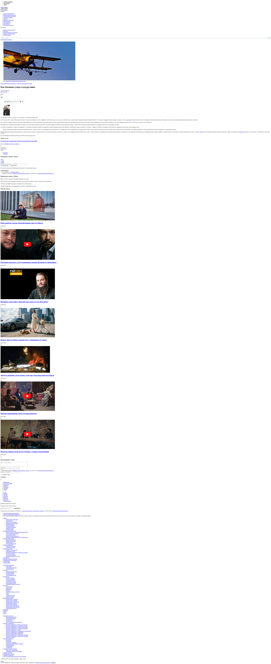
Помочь (6, 7)
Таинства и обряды (8, 638)
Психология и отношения (9, 16)
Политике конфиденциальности (43, 662)
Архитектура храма (11, 546)
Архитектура (9, 586)
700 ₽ (2, 159)
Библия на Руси (10, 528)
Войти (10, 39)
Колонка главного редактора (10, 559)
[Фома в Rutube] (5, 488)
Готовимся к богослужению (10, 648)
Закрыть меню (4, 8)
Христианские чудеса (11, 567)
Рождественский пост (11, 617)
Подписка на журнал (8, 25)
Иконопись (9, 589)
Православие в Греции (11, 603)
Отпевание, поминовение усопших (14, 643)
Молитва (5, 152)
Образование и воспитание (10, 560)
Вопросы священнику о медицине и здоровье (17, 636)
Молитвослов (6, 21)
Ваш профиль (7, 3)
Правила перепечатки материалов (11, 514)
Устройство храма (10, 547)
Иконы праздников (10, 541)
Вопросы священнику (8, 20)
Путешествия (6, 561)
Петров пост (9, 621)
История (5, 570)
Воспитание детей (7, 548)
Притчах (202, 131)
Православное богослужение (10, 32)
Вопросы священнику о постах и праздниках (17, 537)
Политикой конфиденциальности (46, 173)
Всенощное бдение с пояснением (14, 651)
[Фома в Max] (5, 489)
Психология (6, 576)
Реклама (5, 494)
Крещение (8, 640)
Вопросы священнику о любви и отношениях (17, 634)
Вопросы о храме (10, 637)
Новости (5, 18)
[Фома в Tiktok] (5, 486)
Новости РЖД (6, 562)
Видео (4, 613)
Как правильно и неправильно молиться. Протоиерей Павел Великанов (19, 141)
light (2, 91)
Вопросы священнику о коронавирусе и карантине (18, 631)
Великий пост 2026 (11, 618)
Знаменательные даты (11, 571)
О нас (4, 492)
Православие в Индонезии (12, 607)
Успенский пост (10, 619)
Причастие (8, 641)
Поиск (5, 4)
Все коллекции (7, 35)
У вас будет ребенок (11, 555)
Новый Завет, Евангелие (12, 519)
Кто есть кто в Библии (11, 522)
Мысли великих (10, 597)
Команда (5, 497)
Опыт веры (29, 83)
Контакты (5, 496)
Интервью (5, 609)
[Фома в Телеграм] (6, 484)
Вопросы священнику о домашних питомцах (17, 628)
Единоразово (5, 165)
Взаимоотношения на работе (13, 584)
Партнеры (5, 499)
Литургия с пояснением (12, 650)
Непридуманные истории (9, 15)
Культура (5, 585)
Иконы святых (9, 542)
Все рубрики (6, 23)
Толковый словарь (10, 595)
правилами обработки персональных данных (33, 511)
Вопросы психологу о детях (13, 556)
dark (4, 91)
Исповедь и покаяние (11, 642)
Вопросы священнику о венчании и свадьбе (16, 626)
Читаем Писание (10, 525)
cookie (16, 515)
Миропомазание (10, 645)
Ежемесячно (14, 165)
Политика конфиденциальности (11, 513)
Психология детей (10, 551)
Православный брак (11, 583)
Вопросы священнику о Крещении (14, 633)
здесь (35, 168)
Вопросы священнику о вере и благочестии (16, 624)
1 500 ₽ (2, 161)
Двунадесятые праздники (12, 533)
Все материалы (7, 22)
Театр (7, 594)
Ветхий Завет (9, 520)
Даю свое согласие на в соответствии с (28, 173)
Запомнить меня (6, 474)
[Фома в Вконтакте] (6, 482)
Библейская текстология (12, 523)
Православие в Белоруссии (12, 602)
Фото (4, 612)
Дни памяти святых (11, 534)
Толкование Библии (11, 527)
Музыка (8, 590)
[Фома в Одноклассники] (7, 483)
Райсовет (5, 31)
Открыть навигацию (8, 1)
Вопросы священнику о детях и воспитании (17, 552)
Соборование (9, 646)
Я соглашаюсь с (10, 172)
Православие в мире (8, 598)
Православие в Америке (12, 599)
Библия (5, 518)
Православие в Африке (11, 600)
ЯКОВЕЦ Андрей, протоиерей (11, 143)
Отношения (6, 557)
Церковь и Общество (8, 655)
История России (10, 574)
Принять (53, 662)
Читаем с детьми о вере (9, 33)
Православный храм (8, 545)
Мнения (5, 610)
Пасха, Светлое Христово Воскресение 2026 (17, 532)
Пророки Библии (10, 524)
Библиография (9, 529)
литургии (128, 119)
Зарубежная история (11, 575)
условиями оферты (14, 172)
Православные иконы (8, 538)
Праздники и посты (8, 615)
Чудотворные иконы (11, 543)
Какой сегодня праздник (9, 30)
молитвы (242, 131)
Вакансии (5, 498)
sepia (6, 91)
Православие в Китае (11, 608)
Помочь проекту (4, 170)
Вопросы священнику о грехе (13, 629)
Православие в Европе (11, 604)
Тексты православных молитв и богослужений (14, 656)
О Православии (10, 569)
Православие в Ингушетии (12, 605)
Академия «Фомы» (8, 17)
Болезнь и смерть (10, 577)
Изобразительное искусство (13, 591)
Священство (9, 647)
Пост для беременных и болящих (14, 622)
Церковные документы (8, 654)
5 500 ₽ (2, 162)
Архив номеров (7, 501)
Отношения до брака (11, 581)
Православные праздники (9, 531)
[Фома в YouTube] (6, 487)
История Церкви (10, 572)
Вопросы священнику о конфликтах (15, 632)
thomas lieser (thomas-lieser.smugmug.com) (16, 81)
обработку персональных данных (21, 173)
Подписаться (17, 508)
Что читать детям (10, 553)
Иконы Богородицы (11, 539)
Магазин (5, 493)
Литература (9, 588)
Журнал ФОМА (4, 83)
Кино (7, 593)
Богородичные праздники (12, 536)
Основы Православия (8, 13)
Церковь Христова (7, 652)
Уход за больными (10, 579)
